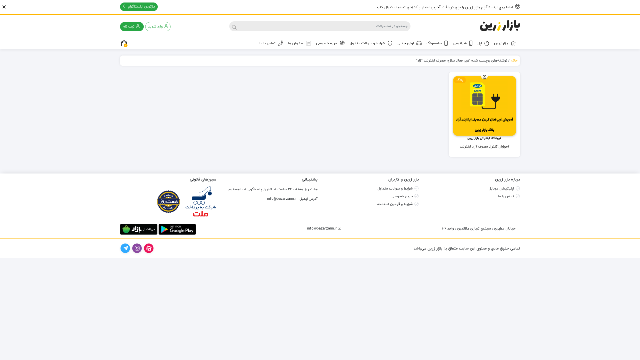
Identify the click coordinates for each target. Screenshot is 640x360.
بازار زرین (501, 43)
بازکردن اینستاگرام (141, 6)
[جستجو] (234, 26)
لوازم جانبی (406, 43)
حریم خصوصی (326, 43)
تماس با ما (268, 43)
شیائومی (460, 43)
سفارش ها (296, 43)
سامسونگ (434, 43)
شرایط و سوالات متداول (367, 43)
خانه (514, 60)
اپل (480, 43)
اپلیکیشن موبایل (501, 188)
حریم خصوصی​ (402, 196)
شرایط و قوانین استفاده (395, 204)
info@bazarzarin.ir (282, 198)
